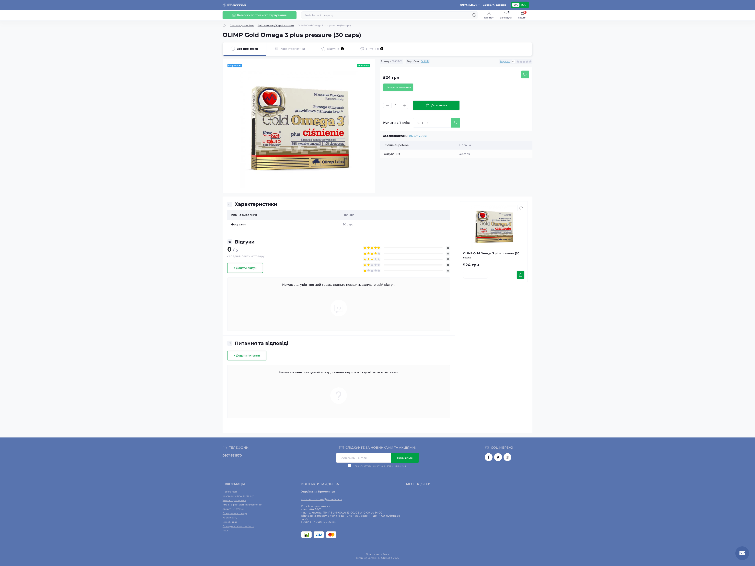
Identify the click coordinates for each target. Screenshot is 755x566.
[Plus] (404, 105)
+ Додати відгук (245, 268)
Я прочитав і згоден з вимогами (380, 466)
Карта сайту (230, 517)
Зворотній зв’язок (233, 508)
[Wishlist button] (525, 74)
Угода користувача (375, 466)
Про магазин (230, 491)
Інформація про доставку (238, 495)
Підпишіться (404, 457)
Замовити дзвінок (494, 4)
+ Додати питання (247, 355)
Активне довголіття (242, 25)
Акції (225, 530)
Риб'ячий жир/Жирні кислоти (276, 25)
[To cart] (520, 275)
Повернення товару (235, 513)
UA (516, 4)
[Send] (455, 123)
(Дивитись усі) (418, 135)
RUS (523, 4)
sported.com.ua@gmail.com (321, 499)
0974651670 (232, 455)
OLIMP (425, 61)
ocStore (384, 554)
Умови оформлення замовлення (242, 504)
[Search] (474, 15)
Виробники (230, 521)
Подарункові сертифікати (238, 526)
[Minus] (387, 105)
